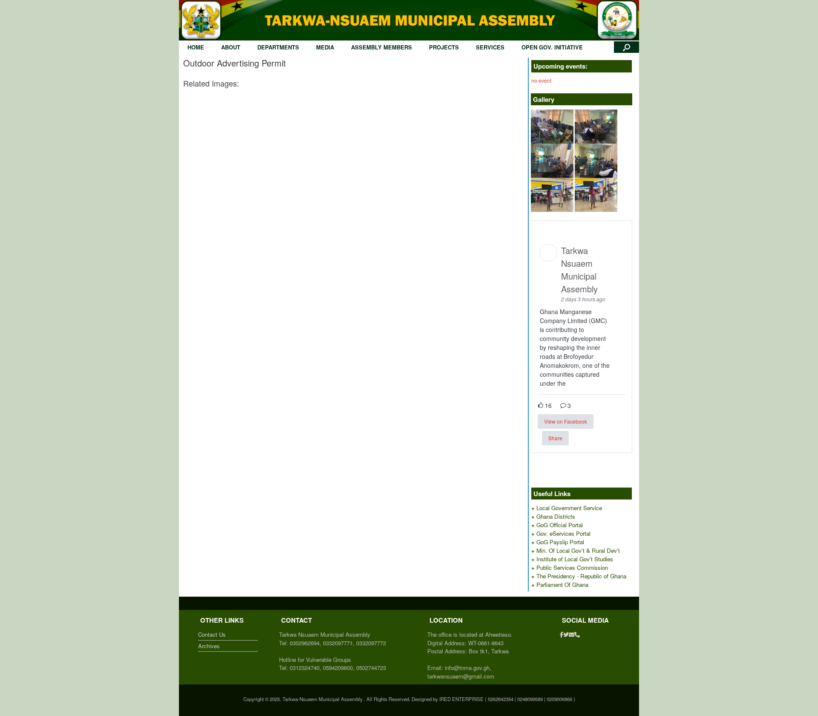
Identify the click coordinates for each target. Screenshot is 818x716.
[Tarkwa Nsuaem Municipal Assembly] (409, 20)
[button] (626, 47)
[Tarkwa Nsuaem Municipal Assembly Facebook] (561, 634)
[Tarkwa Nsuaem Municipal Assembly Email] (571, 634)
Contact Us (212, 634)
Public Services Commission (572, 567)
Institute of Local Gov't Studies (574, 559)
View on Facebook (565, 421)
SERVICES (490, 47)
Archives (209, 646)
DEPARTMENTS (278, 47)
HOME (195, 47)
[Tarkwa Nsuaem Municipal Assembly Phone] (577, 634)
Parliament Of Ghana (562, 584)
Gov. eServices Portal (563, 533)
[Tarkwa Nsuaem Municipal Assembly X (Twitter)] (566, 634)
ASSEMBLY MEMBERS (381, 47)
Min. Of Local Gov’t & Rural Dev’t (578, 550)
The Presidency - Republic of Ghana (581, 576)
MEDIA (325, 47)
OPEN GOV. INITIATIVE (552, 47)
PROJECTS (444, 47)
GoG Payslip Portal (560, 542)
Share (555, 438)
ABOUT (230, 47)
